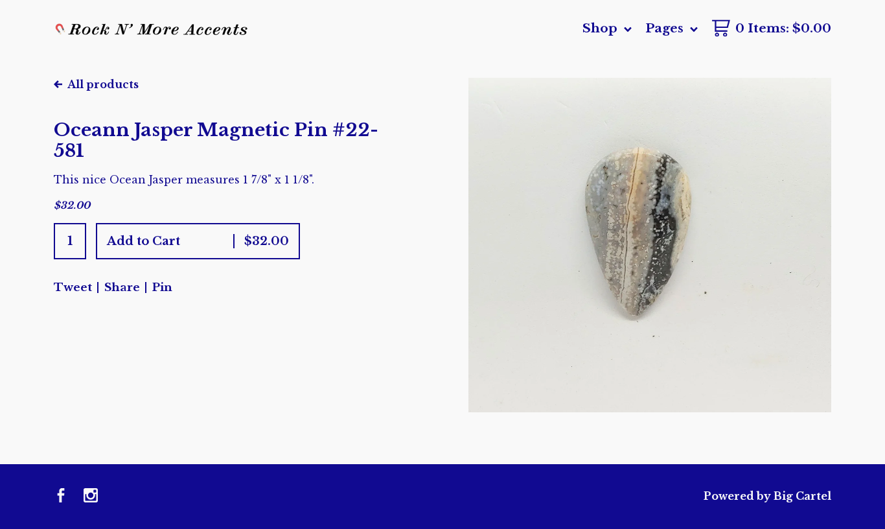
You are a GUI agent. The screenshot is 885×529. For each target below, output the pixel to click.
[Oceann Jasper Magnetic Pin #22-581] (649, 245)
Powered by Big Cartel (767, 495)
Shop (601, 28)
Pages (666, 28)
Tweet (73, 287)
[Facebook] (61, 496)
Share (122, 287)
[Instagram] (91, 496)
